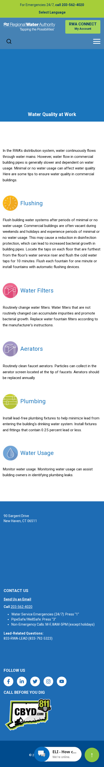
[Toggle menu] (96, 41)
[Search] (9, 41)
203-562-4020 (21, 607)
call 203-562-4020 (69, 5)
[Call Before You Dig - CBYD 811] (28, 715)
